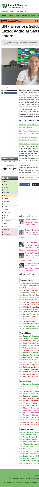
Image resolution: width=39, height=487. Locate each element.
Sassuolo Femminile (30, 177)
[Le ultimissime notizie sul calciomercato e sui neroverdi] (14, 6)
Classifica (6, 178)
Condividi (25, 185)
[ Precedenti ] (10, 174)
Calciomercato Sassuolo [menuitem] (25, 15)
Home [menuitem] (4, 15)
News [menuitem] (11, 15)
